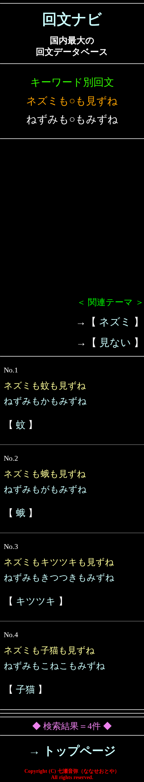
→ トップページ (72, 750)
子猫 (25, 689)
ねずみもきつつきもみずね (59, 577)
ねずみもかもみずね (45, 401)
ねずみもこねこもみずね (54, 666)
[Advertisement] (72, 221)
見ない (115, 342)
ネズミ (115, 322)
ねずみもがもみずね (45, 489)
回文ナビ (72, 19)
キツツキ (36, 601)
